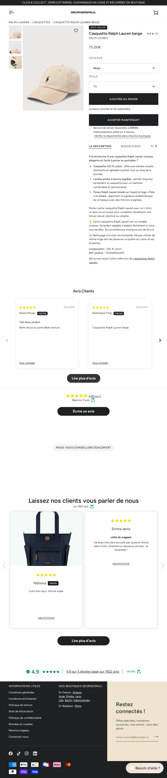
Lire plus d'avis (83, 641)
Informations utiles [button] (24, 686)
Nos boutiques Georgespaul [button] (80, 686)
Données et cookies (21, 724)
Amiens (77, 692)
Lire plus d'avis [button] (83, 378)
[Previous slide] (6, 340)
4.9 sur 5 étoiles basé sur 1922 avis (92, 671)
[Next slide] (160, 340)
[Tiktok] (18, 753)
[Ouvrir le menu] (15, 12)
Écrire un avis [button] (83, 411)
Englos (70, 696)
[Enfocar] (53, 68)
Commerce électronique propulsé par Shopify (123, 771)
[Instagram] (27, 753)
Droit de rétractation (21, 711)
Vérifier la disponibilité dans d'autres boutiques (122, 135)
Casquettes (41, 22)
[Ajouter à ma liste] (76, 30)
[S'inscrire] (154, 736)
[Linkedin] (35, 753)
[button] (152, 34)
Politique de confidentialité (25, 717)
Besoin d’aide (131, 146)
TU (95, 86)
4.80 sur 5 (95, 396)
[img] (27, 307)
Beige (97, 68)
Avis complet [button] (27, 362)
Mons (78, 705)
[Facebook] (11, 753)
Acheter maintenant (124, 120)
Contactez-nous (18, 736)
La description (100, 146)
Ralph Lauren (19, 22)
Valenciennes (81, 700)
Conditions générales (21, 692)
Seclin (68, 700)
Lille (61, 700)
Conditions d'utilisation (23, 698)
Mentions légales (19, 730)
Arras (62, 696)
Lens (78, 696)
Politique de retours (20, 705)
